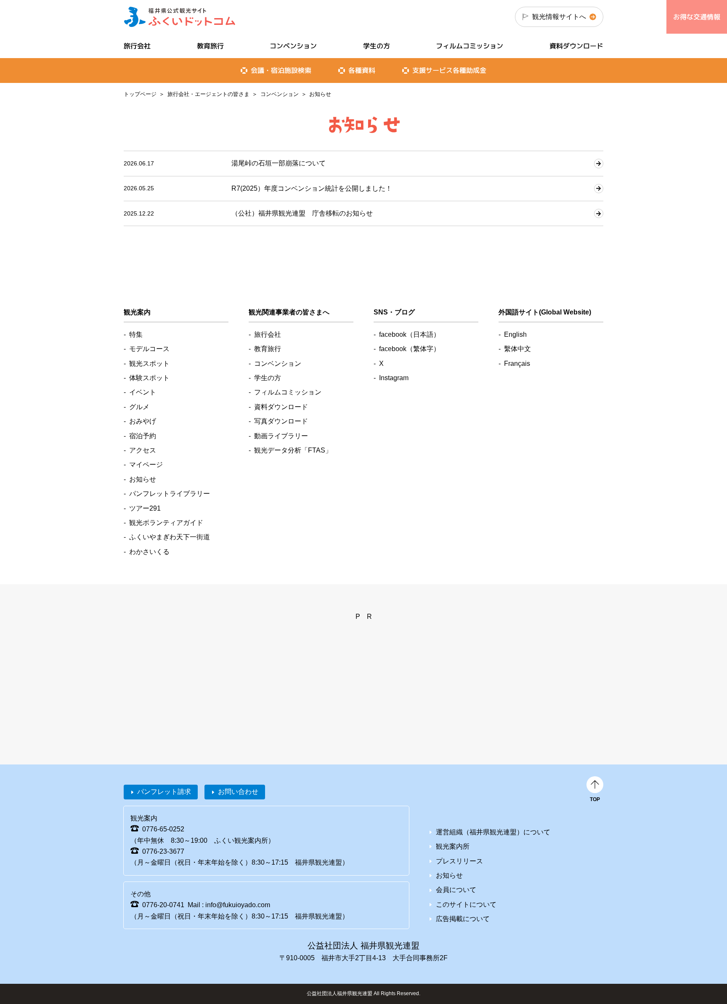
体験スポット (149, 377)
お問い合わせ (238, 791)
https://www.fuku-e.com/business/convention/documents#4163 (363, 188)
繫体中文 (517, 348)
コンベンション (279, 94)
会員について (456, 889)
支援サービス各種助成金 (449, 70)
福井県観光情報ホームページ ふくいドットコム (180, 17)
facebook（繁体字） (409, 348)
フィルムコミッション (469, 46)
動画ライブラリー (281, 435)
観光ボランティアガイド (166, 522)
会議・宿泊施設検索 (281, 70)
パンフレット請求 (164, 791)
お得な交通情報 (696, 16)
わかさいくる (149, 551)
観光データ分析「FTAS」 (293, 450)
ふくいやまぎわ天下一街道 (169, 537)
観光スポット (149, 363)
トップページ (140, 94)
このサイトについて (466, 904)
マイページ (146, 464)
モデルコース (149, 348)
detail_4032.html (363, 163)
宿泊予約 (142, 435)
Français (517, 363)
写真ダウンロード (281, 421)
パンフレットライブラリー (169, 493)
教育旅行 (210, 46)
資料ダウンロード (576, 46)
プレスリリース (459, 861)
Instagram (394, 377)
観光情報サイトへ (559, 16)
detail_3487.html (363, 213)
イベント (142, 392)
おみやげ (142, 421)
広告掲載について (463, 918)
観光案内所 (453, 846)
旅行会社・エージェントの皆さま (208, 94)
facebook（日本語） (409, 334)
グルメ (139, 406)
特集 (136, 334)
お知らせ (142, 479)
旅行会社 (137, 46)
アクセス (142, 450)
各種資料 (361, 70)
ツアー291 (145, 508)
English (515, 334)
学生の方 (376, 46)
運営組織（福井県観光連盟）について (493, 832)
